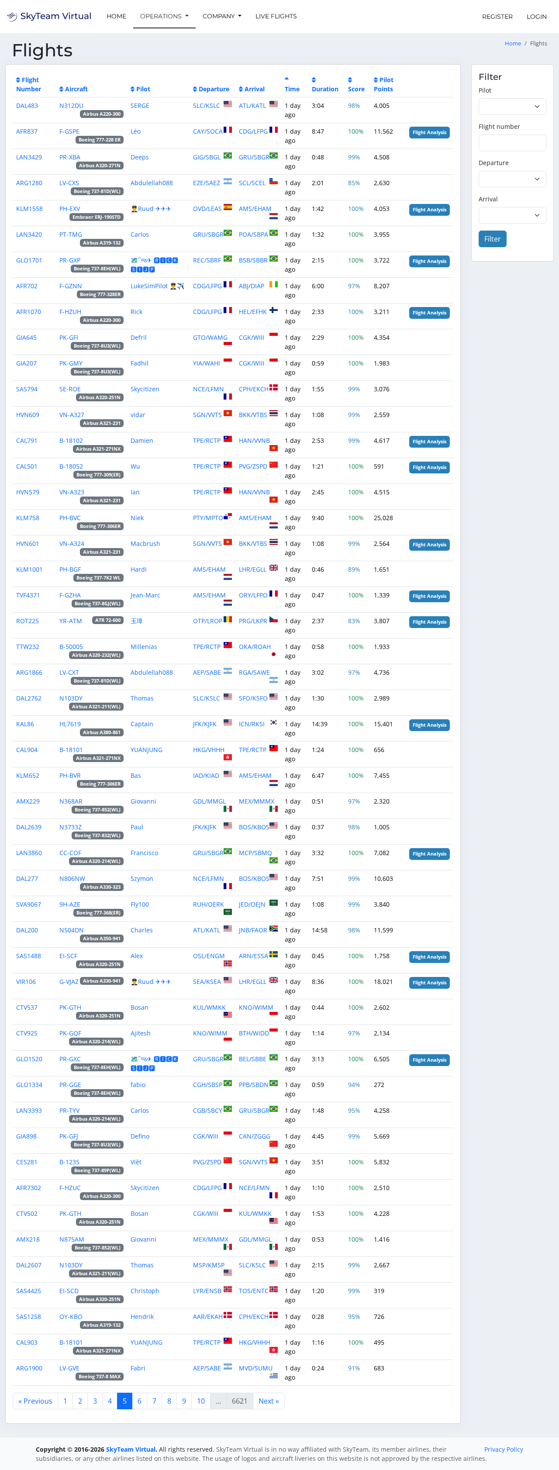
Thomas (142, 698)
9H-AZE (69, 904)
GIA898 (26, 1136)
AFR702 (27, 286)
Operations (161, 16)
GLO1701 (29, 260)
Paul (137, 827)
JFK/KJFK (205, 724)
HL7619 (70, 724)
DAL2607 (28, 1265)
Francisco (144, 853)
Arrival (255, 89)
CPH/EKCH (254, 389)
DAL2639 (28, 827)
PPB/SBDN (254, 1084)
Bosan (139, 1007)
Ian (135, 492)
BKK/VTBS (253, 415)
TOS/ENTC (254, 1291)
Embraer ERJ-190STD (96, 217)
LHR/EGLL (252, 569)
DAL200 (27, 930)
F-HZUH (70, 311)
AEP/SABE (207, 672)
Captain (142, 724)
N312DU (71, 105)
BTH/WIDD (254, 1033)
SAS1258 (28, 1316)
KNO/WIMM (256, 1007)
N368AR (71, 801)
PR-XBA (69, 157)
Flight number (499, 126)
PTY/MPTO (208, 518)
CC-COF (70, 853)
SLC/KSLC (206, 105)
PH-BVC (70, 518)
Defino (140, 1136)
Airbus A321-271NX (98, 449)
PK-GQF (70, 1033)
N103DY (71, 698)
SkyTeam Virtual (130, 1449)
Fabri (138, 1368)
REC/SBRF (207, 260)
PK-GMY (71, 363)
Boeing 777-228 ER (100, 140)
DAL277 (27, 878)
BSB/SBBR (253, 260)
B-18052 (71, 466)
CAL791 (27, 440)
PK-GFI (68, 337)
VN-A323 (71, 492)
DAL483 (27, 105)
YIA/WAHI (206, 363)
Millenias (144, 646)
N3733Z (70, 827)
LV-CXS (69, 183)
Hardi (139, 569)
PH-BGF (70, 569)
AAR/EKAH (208, 1316)
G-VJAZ (69, 981)
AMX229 (28, 801)
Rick (136, 311)
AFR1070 (28, 311)
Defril (139, 337)
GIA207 (26, 363)
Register (497, 17)
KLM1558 (29, 208)
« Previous (35, 1401)
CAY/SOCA (208, 131)
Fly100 (140, 904)
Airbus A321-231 (102, 423)
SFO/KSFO (253, 698)
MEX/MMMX (256, 801)
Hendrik (142, 1316)
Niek (137, 518)
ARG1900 (29, 1368)
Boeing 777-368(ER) (98, 913)
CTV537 (27, 1007)
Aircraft (76, 89)
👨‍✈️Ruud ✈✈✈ (151, 208)
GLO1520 (29, 1059)
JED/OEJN (252, 904)
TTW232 (27, 646)
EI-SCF (68, 956)
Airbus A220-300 (102, 114)
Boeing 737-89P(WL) (97, 1170)
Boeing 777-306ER (100, 526)
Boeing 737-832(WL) (98, 835)
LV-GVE (69, 1368)
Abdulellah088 (152, 183)
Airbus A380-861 (102, 732)
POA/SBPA (253, 234)
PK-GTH (70, 1007)
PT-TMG (70, 234)
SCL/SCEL (252, 183)
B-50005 (71, 646)
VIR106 (26, 981)
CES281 (27, 1162)
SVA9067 (28, 904)
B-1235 (69, 1162)
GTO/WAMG (210, 337)
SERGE (140, 105)
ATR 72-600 (108, 620)
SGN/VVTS (207, 415)
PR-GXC (70, 1059)
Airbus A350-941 (102, 938)
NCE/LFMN (208, 389)
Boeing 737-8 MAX (100, 1376)
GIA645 (26, 337)
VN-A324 (71, 543)
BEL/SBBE (252, 1059)
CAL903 (27, 1342)
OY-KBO (71, 1316)
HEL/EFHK (253, 311)
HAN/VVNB (254, 440)
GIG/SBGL (207, 157)
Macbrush (145, 543)
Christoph (145, 1291)
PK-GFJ (68, 1136)
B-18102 (71, 440)
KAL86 (25, 724)
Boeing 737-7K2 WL (98, 578)
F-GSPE (69, 131)
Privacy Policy (503, 1449)
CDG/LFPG (253, 131)
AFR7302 (28, 1188)
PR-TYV (69, 1110)
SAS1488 (28, 956)
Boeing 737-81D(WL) (97, 191)
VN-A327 (71, 415)
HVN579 (27, 492)
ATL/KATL (252, 105)
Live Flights (276, 16)
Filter (492, 239)
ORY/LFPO (253, 595)
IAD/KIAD (206, 775)
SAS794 (27, 389)
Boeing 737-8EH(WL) (97, 269)
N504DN (71, 930)
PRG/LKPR (253, 621)
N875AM (71, 1239)
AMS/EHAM (255, 208)
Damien (142, 440)
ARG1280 (29, 183)
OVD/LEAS (207, 208)
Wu (135, 466)
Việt (136, 1162)
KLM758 (27, 518)
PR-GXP (69, 260)
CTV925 (27, 1033)
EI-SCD (69, 1291)
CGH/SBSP (207, 1084)
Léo (136, 131)
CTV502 (27, 1213)
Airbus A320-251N (100, 397)
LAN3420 (29, 234)
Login (537, 17)
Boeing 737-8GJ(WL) (98, 603)
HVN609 (27, 415)
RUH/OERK (208, 904)
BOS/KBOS (254, 827)
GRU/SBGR (254, 157)
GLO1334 (29, 1084)
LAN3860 (29, 853)
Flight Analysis (429, 132)
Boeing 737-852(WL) (98, 810)
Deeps (140, 157)
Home (116, 16)
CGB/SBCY (207, 1110)
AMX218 (28, 1239)
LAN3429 (29, 157)
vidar (138, 415)
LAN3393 (29, 1110)
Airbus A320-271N (100, 165)
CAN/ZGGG (254, 1136)
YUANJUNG (146, 749)
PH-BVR (70, 775)
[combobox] (512, 106)
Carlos (140, 234)
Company (220, 16)
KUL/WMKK (209, 1007)
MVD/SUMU (256, 1368)
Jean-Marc (145, 595)
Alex (137, 956)
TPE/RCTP (207, 440)
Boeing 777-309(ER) (98, 475)
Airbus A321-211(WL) (96, 707)
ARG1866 (29, 672)
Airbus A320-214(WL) (96, 861)
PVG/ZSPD (253, 466)
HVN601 (27, 543)
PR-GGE (70, 1084)
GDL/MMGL (209, 801)
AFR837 (27, 131)
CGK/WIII (251, 337)
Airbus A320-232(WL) (96, 655)
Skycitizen (145, 389)
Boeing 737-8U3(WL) (97, 346)
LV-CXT (69, 672)
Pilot (143, 89)
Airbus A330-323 (102, 887)
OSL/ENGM (209, 956)
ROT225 (27, 621)
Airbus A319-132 (102, 243)
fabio (138, 1084)
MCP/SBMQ (255, 853)
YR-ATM (70, 621)
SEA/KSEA (207, 981)
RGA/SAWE (254, 672)
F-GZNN (70, 286)
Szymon (142, 878)
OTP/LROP (207, 621)
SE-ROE (70, 389)
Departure (214, 89)
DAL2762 (28, 698)
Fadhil (139, 363)
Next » (269, 1401)
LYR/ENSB (207, 1291)
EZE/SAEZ (206, 183)
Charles (142, 930)
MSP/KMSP (208, 1265)
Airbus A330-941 (102, 981)
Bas (136, 775)
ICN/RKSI (252, 724)
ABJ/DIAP (251, 286)
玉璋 (137, 621)
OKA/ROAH (255, 646)
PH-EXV (69, 208)
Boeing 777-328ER (100, 294)
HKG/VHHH (208, 749)
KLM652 (27, 775)
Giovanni (143, 801)
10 (201, 1401)
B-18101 (71, 749)
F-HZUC (70, 1188)
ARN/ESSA (253, 956)
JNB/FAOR (253, 930)
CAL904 (27, 749)
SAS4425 (28, 1291)
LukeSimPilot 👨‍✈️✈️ (157, 286)
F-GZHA (70, 595)
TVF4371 (28, 595)
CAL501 (27, 466)
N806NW (72, 878)
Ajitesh (141, 1033)
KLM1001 (29, 569)
